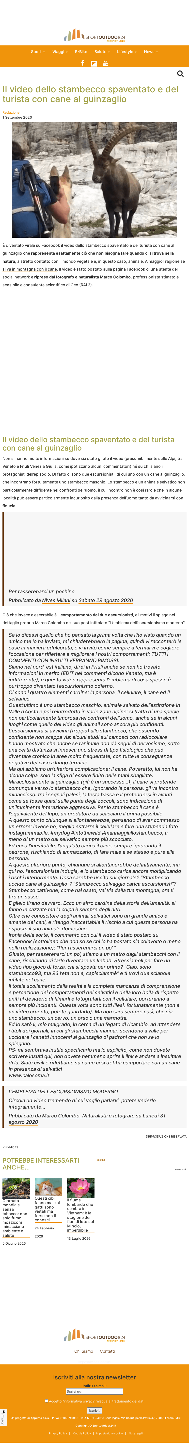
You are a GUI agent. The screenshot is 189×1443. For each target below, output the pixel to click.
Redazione (10, 112)
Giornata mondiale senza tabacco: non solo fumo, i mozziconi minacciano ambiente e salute (14, 1218)
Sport (37, 51)
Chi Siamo (83, 1351)
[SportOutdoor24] (94, 35)
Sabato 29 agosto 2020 (106, 600)
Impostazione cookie (94, 1362)
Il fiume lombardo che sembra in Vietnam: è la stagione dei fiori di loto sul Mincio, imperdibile (80, 1215)
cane (101, 1159)
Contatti (107, 1351)
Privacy (2, 1419)
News (150, 51)
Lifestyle (125, 51)
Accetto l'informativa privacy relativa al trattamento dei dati (96, 1401)
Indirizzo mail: (95, 1386)
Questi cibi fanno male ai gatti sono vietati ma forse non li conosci (47, 1209)
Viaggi (58, 51)
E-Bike (81, 51)
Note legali (135, 1433)
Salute (100, 51)
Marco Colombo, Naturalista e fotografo (88, 1116)
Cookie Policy (81, 1433)
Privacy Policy (58, 1433)
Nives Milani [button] (56, 600)
